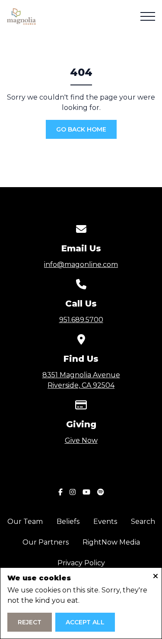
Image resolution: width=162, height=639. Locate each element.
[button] (147, 16)
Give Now (81, 440)
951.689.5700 (81, 320)
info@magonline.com (81, 264)
